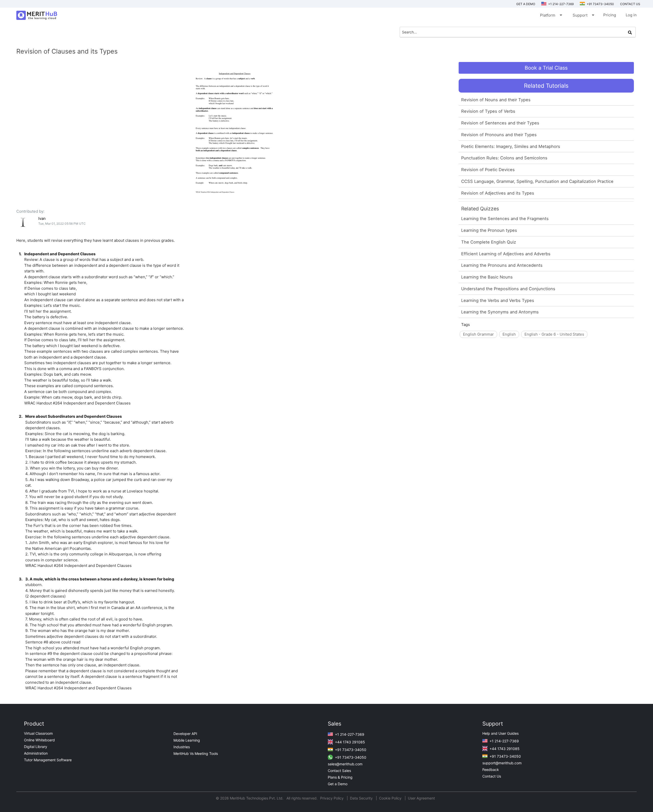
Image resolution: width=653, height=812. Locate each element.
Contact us (630, 4)
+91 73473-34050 (600, 4)
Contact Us (491, 776)
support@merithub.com (502, 763)
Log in (631, 14)
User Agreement (421, 798)
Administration (36, 753)
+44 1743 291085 (349, 742)
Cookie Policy (390, 798)
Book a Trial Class (546, 68)
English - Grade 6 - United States (554, 334)
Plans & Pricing (340, 777)
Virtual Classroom (38, 733)
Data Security (362, 798)
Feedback (490, 769)
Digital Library (35, 746)
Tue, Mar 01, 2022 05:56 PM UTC (62, 223)
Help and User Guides (500, 733)
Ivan (42, 218)
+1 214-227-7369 (560, 4)
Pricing (609, 14)
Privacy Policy (332, 798)
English (509, 334)
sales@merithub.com (345, 764)
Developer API (185, 733)
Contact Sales (339, 770)
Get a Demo (525, 4)
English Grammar (478, 334)
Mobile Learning (186, 740)
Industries (181, 747)
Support (583, 15)
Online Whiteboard (39, 740)
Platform (550, 15)
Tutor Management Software (48, 760)
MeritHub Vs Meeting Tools (195, 753)
